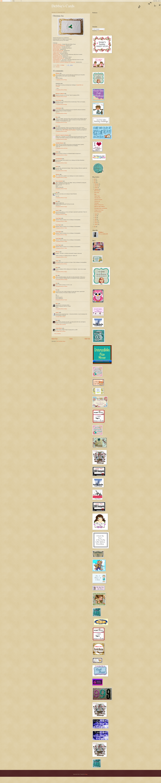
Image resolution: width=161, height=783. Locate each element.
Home (71, 338)
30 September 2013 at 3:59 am (61, 308)
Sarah (57, 166)
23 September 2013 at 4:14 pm (61, 206)
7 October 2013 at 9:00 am (60, 331)
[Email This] (67, 65)
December (97, 184)
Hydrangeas (96, 203)
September (97, 189)
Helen (57, 303)
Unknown (57, 73)
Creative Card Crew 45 (57, 51)
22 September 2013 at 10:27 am (61, 148)
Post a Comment (57, 333)
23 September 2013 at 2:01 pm (61, 188)
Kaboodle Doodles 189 (57, 57)
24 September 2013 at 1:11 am (61, 257)
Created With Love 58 (57, 55)
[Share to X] (69, 65)
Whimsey (57, 251)
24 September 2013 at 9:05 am (61, 263)
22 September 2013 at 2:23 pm (61, 162)
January (96, 224)
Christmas (57, 66)
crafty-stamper (58, 108)
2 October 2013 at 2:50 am (60, 316)
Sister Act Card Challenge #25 (59, 45)
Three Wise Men (97, 197)
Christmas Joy (97, 201)
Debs (57, 201)
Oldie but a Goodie (56, 54)
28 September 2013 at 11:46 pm (61, 286)
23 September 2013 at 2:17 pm (61, 197)
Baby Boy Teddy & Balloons (99, 206)
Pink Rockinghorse (97, 211)
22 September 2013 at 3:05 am (61, 113)
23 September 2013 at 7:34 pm (61, 214)
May (96, 217)
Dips (56, 275)
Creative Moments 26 (57, 48)
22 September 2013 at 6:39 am (61, 139)
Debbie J (101, 232)
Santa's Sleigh (97, 196)
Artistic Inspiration (56, 60)
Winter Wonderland (57, 46)
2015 (95, 179)
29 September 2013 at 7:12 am (61, 299)
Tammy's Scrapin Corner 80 (58, 58)
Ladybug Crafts (56, 53)
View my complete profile (103, 233)
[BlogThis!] (68, 65)
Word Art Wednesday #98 (58, 50)
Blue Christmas (97, 190)
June (96, 215)
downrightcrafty (59, 158)
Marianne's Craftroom (60, 93)
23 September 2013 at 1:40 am (61, 177)
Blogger (86, 774)
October (96, 187)
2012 (95, 226)
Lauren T (57, 210)
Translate (101, 30)
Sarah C (57, 312)
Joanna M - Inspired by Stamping (62, 135)
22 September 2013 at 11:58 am (61, 155)
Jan (56, 283)
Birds (95, 194)
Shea (57, 320)
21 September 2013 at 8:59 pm (61, 89)
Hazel (57, 126)
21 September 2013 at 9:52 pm (61, 104)
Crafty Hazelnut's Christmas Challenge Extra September (64, 62)
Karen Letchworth (59, 181)
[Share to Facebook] (71, 65)
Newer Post (54, 338)
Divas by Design (56, 49)
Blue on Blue (96, 192)
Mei (56, 289)
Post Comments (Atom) (61, 341)
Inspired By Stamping (57, 44)
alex (56, 192)
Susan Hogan (58, 218)
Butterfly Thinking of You (98, 204)
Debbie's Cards (63, 5)
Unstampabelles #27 (57, 59)
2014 (95, 180)
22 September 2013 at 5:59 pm (61, 170)
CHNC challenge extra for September (69, 129)
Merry (57, 117)
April (96, 219)
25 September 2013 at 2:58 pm (61, 271)
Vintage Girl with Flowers (99, 210)
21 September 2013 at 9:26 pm (61, 96)
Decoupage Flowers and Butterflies (100, 208)
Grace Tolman (58, 100)
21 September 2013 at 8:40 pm (61, 79)
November (97, 185)
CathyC (57, 260)
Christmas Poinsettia (98, 199)
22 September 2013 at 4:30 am (61, 131)
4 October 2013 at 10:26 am (61, 324)
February (96, 222)
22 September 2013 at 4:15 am (61, 122)
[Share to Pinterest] (72, 65)
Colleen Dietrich (59, 328)
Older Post (87, 338)
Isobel (57, 151)
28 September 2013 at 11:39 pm (61, 279)
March (96, 220)
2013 (95, 182)
